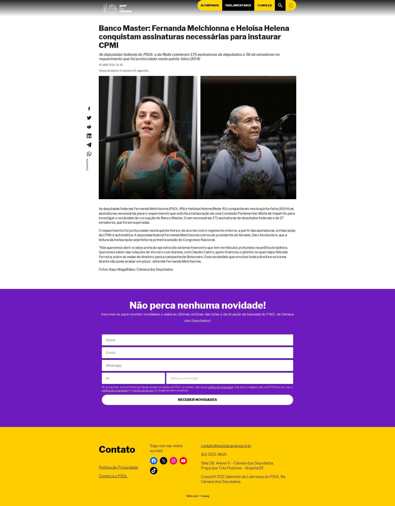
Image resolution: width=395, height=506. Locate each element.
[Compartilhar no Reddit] (89, 126)
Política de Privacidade (118, 467)
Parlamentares (238, 5)
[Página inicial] (117, 7)
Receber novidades (197, 400)
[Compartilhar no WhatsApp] (89, 154)
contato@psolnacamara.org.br (226, 446)
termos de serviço (143, 390)
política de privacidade (220, 387)
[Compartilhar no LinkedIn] (89, 136)
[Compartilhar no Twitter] (89, 117)
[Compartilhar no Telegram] (89, 145)
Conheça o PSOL (113, 476)
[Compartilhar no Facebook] (89, 108)
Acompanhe (210, 5)
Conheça (264, 5)
